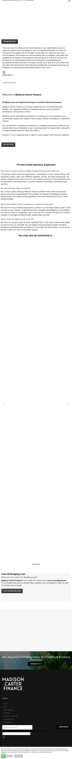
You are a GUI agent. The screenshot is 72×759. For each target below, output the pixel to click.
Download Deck (9, 41)
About (6, 704)
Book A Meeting (9, 82)
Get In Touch (8, 144)
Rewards (7, 713)
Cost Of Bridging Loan (12, 591)
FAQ (5, 707)
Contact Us (35, 664)
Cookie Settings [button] (7, 756)
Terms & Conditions (11, 716)
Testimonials (8, 710)
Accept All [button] (18, 756)
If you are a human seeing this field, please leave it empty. (27, 731)
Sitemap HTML (9, 719)
